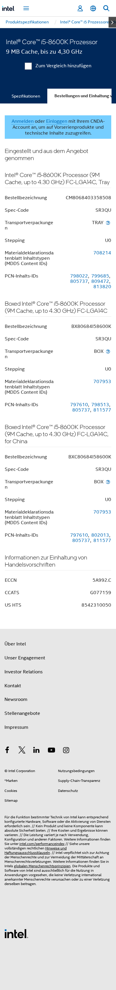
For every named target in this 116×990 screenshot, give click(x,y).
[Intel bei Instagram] (66, 751)
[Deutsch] (93, 8)
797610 (79, 405)
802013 (100, 535)
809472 (100, 281)
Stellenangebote (22, 713)
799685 (100, 276)
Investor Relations (23, 672)
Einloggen (56, 121)
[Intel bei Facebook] (7, 751)
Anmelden (23, 121)
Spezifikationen (26, 96)
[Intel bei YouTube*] (51, 751)
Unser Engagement (24, 658)
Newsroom (15, 699)
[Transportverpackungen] (108, 222)
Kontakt (12, 686)
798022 (79, 276)
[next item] (112, 22)
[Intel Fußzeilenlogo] (16, 933)
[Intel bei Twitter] (22, 751)
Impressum (16, 727)
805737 (79, 281)
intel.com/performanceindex (42, 843)
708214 (102, 253)
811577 (102, 410)
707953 (102, 382)
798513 (100, 405)
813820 (102, 287)
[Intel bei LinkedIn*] (37, 751)
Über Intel (15, 644)
